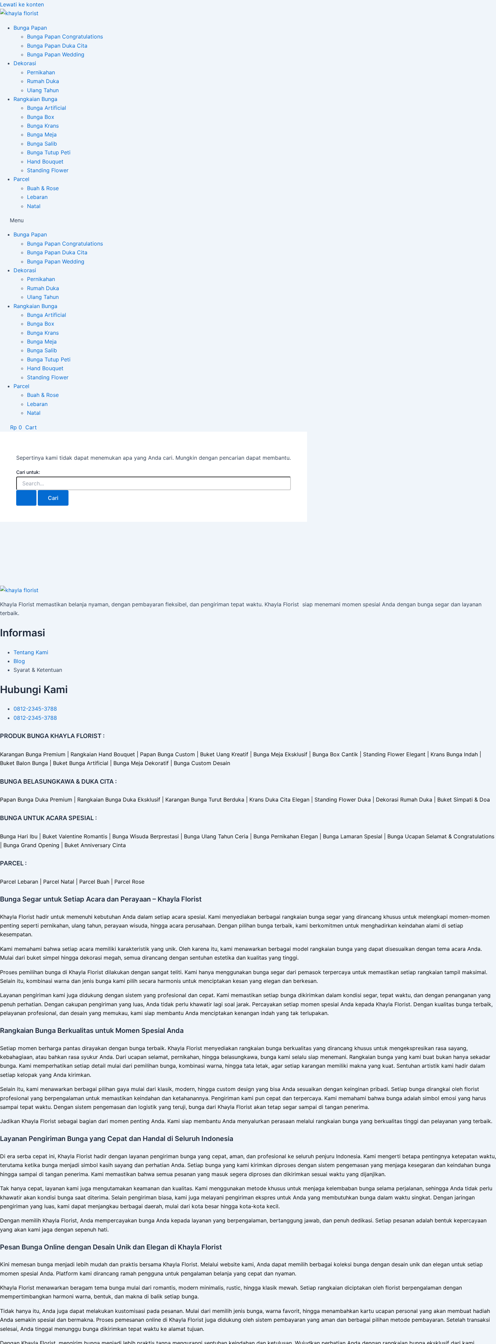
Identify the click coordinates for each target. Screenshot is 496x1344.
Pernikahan (41, 72)
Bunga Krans (43, 125)
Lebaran (37, 197)
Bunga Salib (42, 143)
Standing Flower (47, 170)
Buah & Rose (43, 188)
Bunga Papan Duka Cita (57, 45)
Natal (33, 206)
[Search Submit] (26, 498)
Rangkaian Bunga (35, 99)
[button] (248, 220)
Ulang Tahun (43, 90)
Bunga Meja (42, 134)
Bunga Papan (30, 27)
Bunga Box (40, 116)
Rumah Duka (43, 81)
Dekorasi (24, 63)
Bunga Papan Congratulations (65, 36)
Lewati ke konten (22, 4)
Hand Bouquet (45, 161)
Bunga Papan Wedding (55, 54)
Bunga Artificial (46, 107)
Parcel (21, 179)
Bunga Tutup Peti (49, 152)
